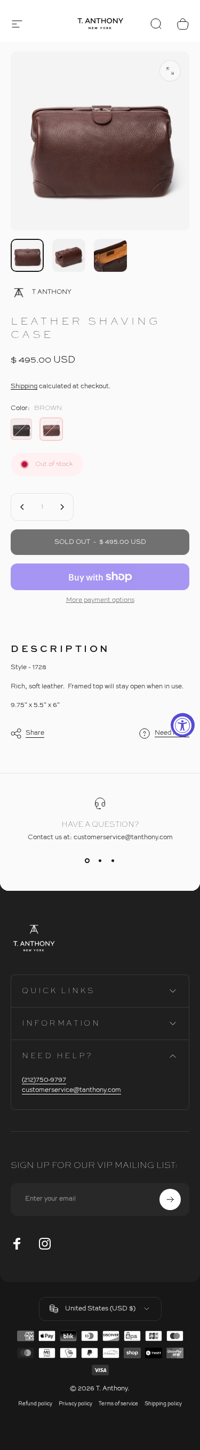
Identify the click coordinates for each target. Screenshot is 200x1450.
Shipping (24, 386)
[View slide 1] (87, 860)
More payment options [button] (100, 600)
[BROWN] (51, 429)
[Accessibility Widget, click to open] (183, 725)
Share (35, 733)
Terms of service (118, 1403)
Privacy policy (75, 1403)
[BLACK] (21, 429)
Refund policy (35, 1403)
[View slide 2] (100, 860)
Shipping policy (163, 1403)
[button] (17, 24)
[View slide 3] (113, 860)
